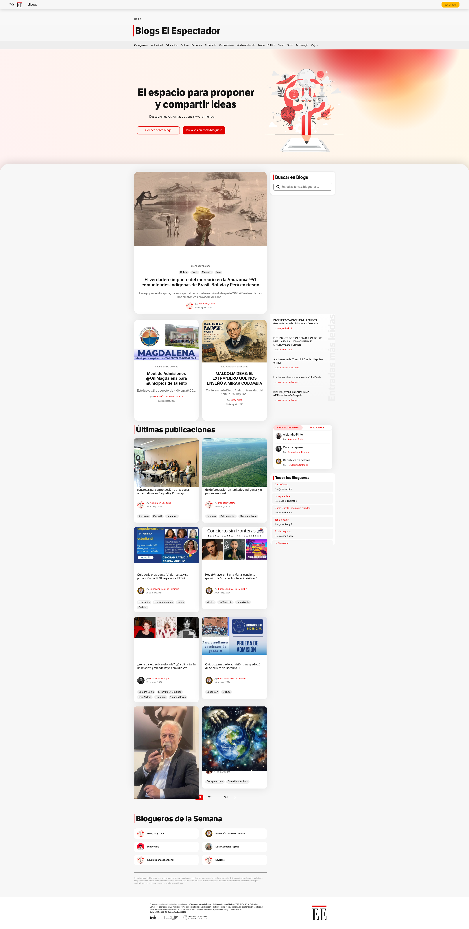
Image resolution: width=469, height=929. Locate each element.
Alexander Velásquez (288, 367)
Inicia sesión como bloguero (204, 130)
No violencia (225, 602)
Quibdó (143, 607)
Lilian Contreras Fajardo (227, 846)
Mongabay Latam (200, 265)
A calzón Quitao (285, 536)
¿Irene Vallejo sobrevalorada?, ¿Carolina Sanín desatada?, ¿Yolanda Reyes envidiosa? (166, 666)
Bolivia (183, 272)
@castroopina (285, 489)
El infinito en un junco (170, 692)
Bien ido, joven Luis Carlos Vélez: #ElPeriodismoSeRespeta (291, 394)
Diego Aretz (236, 400)
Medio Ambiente (246, 45)
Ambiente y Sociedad (160, 503)
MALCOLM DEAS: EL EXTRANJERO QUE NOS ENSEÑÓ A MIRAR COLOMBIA (234, 378)
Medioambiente (248, 516)
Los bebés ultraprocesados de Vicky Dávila (297, 377)
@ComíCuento (285, 512)
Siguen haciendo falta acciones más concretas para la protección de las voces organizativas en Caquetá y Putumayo (163, 489)
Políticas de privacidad (222, 904)
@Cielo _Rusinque (287, 501)
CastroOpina (281, 484)
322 (210, 797)
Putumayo (172, 516)
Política (271, 45)
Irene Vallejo (145, 697)
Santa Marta (243, 602)
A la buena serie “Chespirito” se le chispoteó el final (298, 361)
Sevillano (220, 859)
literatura (161, 697)
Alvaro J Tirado (285, 349)
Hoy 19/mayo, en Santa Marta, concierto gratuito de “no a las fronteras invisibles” (231, 576)
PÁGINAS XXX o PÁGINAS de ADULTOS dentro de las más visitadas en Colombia (295, 322)
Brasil (194, 272)
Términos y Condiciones (200, 904)
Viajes (314, 45)
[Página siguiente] (235, 797)
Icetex (181, 602)
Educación (172, 45)
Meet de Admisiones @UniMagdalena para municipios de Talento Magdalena (166, 381)
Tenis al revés (282, 519)
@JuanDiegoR (285, 524)
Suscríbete (450, 4)
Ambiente (144, 516)
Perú (218, 272)
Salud (281, 45)
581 (226, 797)
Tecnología (302, 45)
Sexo (290, 45)
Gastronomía (226, 45)
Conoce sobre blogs (158, 130)
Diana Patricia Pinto (238, 781)
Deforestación (227, 516)
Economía (210, 45)
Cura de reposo (293, 447)
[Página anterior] (166, 797)
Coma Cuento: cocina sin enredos (292, 508)
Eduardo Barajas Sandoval (160, 859)
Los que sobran (283, 496)
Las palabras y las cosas (234, 366)
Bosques (211, 516)
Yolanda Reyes (178, 697)
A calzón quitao (283, 531)
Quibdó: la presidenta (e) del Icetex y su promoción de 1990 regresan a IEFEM (162, 576)
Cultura (184, 45)
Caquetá (157, 516)
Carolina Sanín (146, 692)
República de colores (166, 366)
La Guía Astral (282, 543)
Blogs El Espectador (177, 30)
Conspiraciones (215, 781)
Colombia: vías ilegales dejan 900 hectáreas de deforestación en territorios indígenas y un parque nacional (234, 489)
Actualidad (157, 45)
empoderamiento (163, 602)
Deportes (196, 45)
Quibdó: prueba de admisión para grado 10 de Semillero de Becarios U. (232, 666)
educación (144, 602)
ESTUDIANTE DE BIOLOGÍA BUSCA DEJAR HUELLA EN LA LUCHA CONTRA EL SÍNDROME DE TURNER (297, 341)
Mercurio (206, 272)
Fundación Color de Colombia (168, 396)
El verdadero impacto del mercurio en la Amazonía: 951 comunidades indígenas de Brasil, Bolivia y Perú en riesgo (200, 282)
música (210, 602)
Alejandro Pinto (285, 328)
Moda (261, 45)
